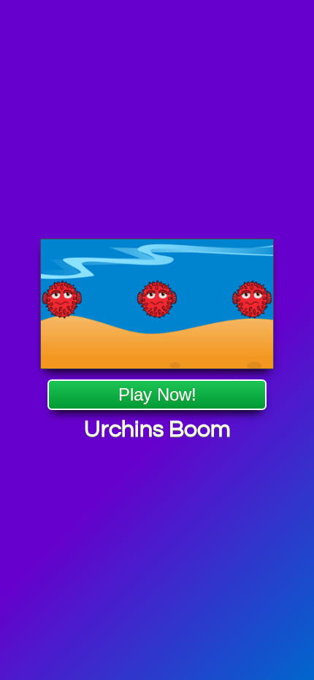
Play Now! (157, 394)
